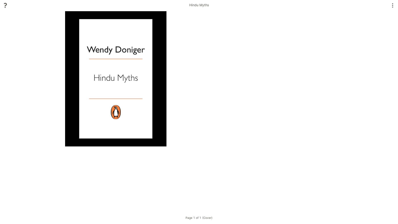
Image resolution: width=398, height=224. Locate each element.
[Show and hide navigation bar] (392, 5)
